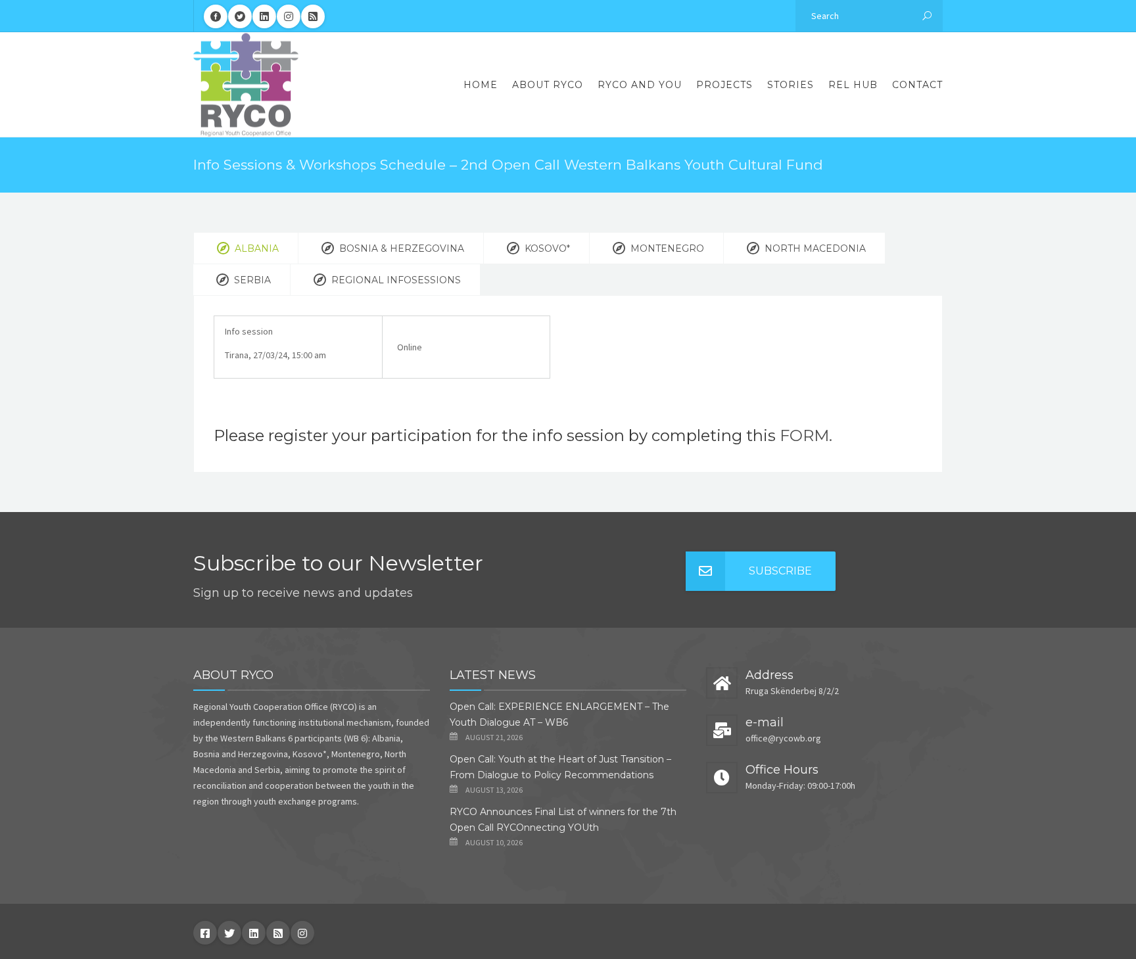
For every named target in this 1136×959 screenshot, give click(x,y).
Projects (724, 85)
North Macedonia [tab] (814, 248)
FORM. (806, 435)
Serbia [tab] (251, 280)
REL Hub (853, 85)
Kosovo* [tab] (546, 248)
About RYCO (547, 85)
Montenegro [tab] (666, 248)
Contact (917, 85)
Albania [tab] (255, 248)
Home (480, 85)
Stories (790, 85)
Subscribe (780, 571)
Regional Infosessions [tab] (395, 280)
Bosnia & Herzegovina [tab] (400, 248)
